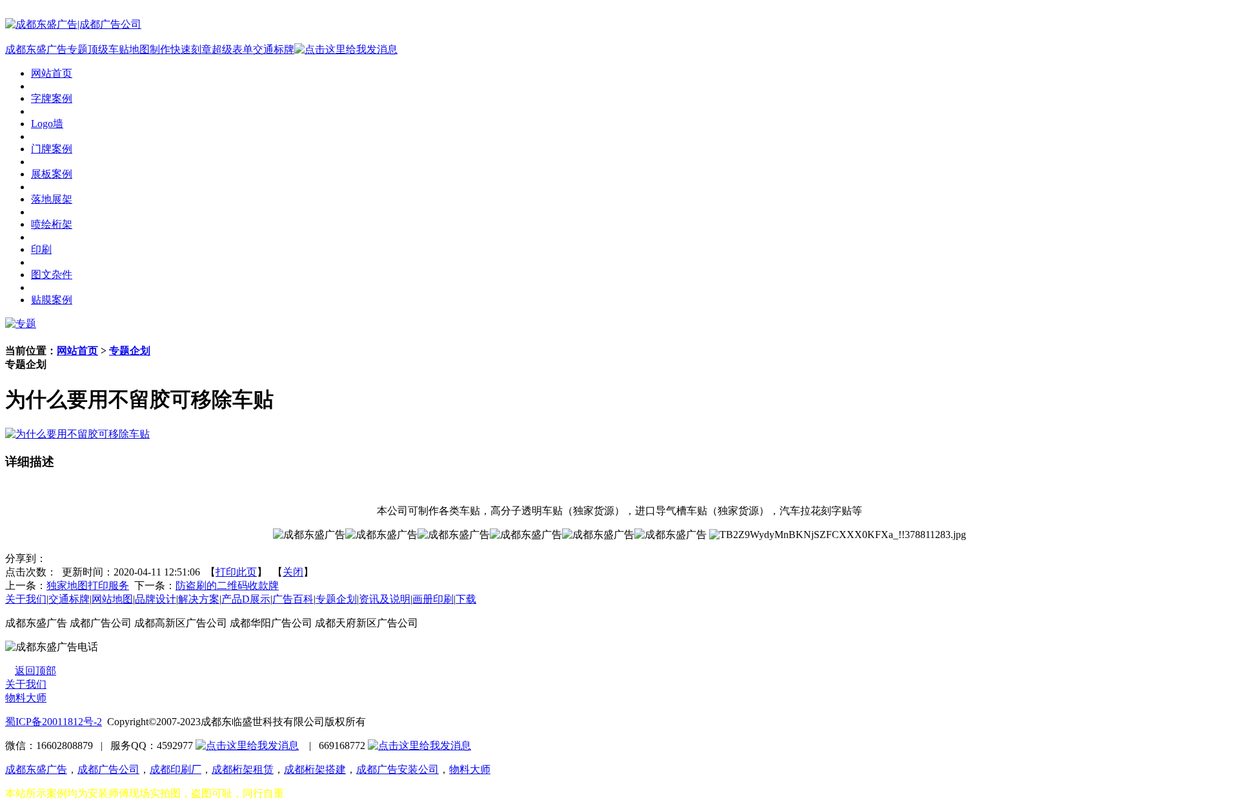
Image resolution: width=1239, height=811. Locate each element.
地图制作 (149, 49)
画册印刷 (433, 599)
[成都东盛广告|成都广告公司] (73, 24)
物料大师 (25, 697)
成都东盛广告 (36, 49)
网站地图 (112, 599)
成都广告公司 (108, 769)
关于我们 (25, 599)
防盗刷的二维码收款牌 (227, 585)
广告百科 (293, 599)
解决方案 (198, 599)
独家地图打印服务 (87, 585)
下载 (466, 599)
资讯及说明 (384, 599)
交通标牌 (273, 49)
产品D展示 (245, 599)
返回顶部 (35, 670)
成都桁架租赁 (243, 769)
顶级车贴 (108, 49)
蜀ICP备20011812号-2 (53, 721)
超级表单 (232, 49)
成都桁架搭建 (315, 769)
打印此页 (236, 571)
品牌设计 (155, 599)
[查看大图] (77, 433)
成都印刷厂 (175, 769)
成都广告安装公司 (397, 769)
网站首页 (77, 350)
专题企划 (129, 350)
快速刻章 (191, 49)
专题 (77, 49)
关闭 (293, 571)
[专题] (20, 323)
